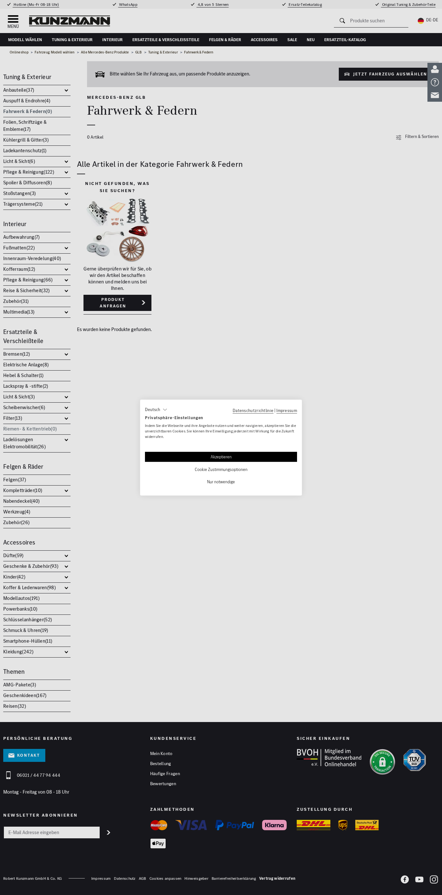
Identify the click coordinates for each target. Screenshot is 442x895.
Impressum (286, 410)
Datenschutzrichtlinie (253, 410)
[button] (156, 409)
